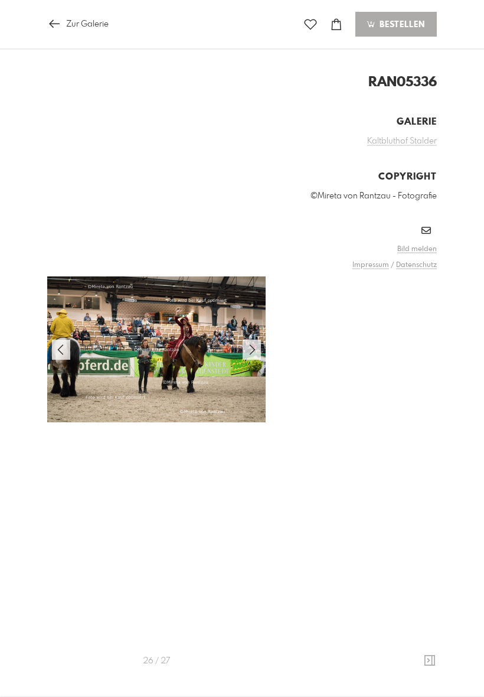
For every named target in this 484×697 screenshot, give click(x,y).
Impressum (370, 265)
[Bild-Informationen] (430, 661)
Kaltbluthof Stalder (402, 141)
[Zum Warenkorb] (336, 24)
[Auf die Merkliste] (310, 24)
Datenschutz (416, 265)
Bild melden (417, 249)
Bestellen (401, 25)
